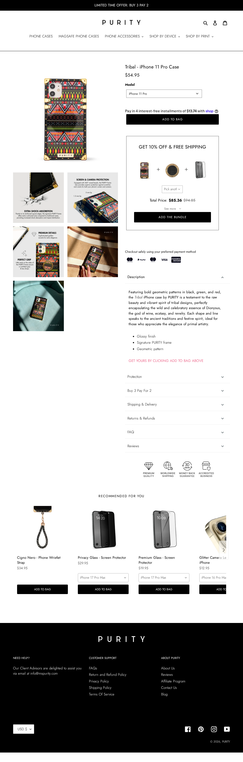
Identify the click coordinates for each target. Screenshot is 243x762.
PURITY (226, 741)
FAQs (93, 668)
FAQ (130, 432)
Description (136, 277)
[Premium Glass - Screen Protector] (164, 529)
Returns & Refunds (141, 418)
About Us (168, 668)
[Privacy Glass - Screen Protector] (103, 529)
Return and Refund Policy (107, 674)
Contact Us (169, 687)
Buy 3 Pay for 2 (139, 390)
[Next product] (224, 550)
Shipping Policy (100, 687)
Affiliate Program (173, 681)
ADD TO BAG (42, 589)
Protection (134, 376)
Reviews (167, 674)
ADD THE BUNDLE (173, 217)
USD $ (22, 729)
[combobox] (164, 94)
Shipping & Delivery (142, 404)
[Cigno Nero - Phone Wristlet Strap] (42, 529)
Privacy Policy (99, 681)
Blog (164, 694)
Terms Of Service (101, 694)
